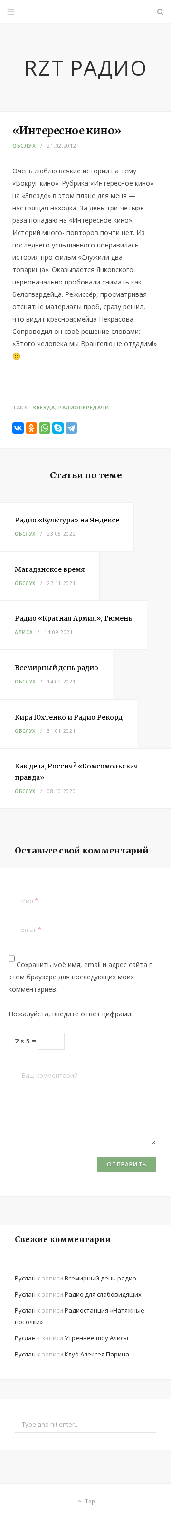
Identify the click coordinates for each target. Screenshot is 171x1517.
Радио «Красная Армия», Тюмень (74, 618)
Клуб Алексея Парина (97, 1354)
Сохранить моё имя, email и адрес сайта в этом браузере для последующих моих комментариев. (81, 977)
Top (89, 1501)
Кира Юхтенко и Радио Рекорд (69, 717)
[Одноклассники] (31, 428)
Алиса (24, 632)
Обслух (24, 145)
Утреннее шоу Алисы (96, 1338)
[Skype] (58, 428)
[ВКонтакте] (18, 428)
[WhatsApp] (44, 428)
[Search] (160, 12)
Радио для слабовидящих (103, 1294)
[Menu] (11, 12)
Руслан (25, 1278)
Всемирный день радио (56, 668)
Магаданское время (50, 569)
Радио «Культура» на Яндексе (67, 520)
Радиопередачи (83, 407)
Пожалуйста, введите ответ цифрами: (71, 1013)
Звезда (44, 407)
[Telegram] (71, 428)
